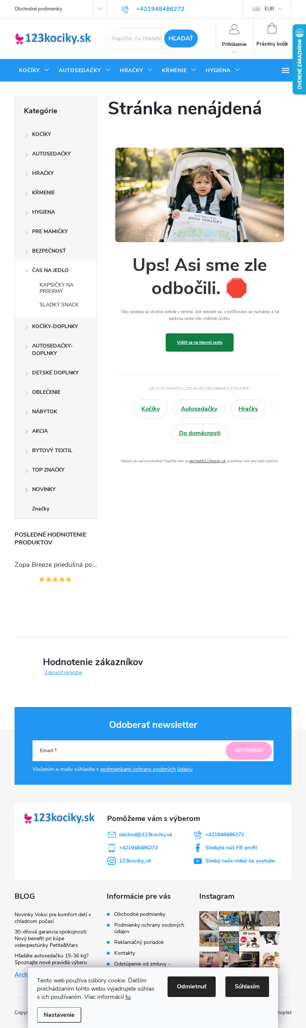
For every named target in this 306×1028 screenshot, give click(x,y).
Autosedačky (199, 409)
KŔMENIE (43, 192)
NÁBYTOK (44, 411)
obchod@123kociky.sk (207, 461)
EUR (269, 9)
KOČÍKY (41, 134)
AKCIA (40, 431)
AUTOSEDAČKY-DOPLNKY (52, 349)
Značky (40, 508)
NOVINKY (44, 489)
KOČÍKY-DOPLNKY (55, 326)
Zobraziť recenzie (63, 672)
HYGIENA (43, 212)
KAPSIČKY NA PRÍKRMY (57, 288)
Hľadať (181, 38)
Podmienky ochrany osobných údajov (149, 928)
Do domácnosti (200, 433)
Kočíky (150, 409)
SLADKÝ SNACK (59, 304)
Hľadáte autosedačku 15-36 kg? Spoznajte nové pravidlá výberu (51, 959)
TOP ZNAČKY (48, 469)
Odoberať (249, 750)
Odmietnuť (191, 986)
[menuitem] (34, 70)
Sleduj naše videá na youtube (240, 860)
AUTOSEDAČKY (51, 153)
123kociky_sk (135, 860)
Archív (23, 975)
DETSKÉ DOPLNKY (55, 372)
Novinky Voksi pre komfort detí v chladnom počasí (53, 918)
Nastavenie (59, 1015)
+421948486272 (224, 834)
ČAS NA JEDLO (50, 270)
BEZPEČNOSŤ (49, 250)
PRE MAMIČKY (50, 231)
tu (128, 997)
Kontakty (124, 953)
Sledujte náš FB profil (231, 847)
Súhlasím (247, 986)
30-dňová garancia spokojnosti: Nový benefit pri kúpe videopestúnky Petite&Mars (51, 938)
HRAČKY (43, 173)
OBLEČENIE (46, 392)
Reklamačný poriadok (139, 942)
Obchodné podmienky (38, 9)
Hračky (248, 409)
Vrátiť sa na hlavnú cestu (199, 342)
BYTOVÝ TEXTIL (52, 450)
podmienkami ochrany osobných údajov (146, 769)
